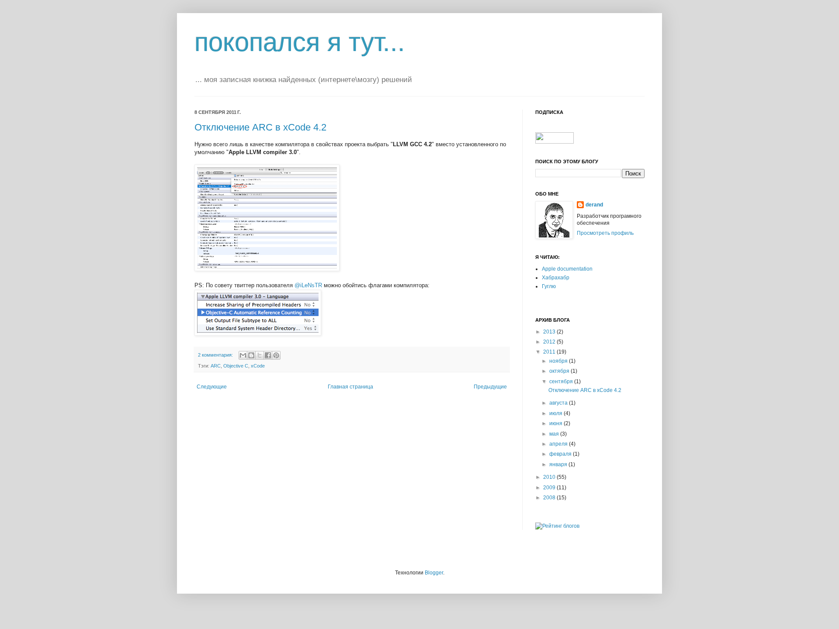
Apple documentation (567, 269)
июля (556, 413)
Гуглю (549, 286)
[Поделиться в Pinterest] (276, 355)
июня (556, 423)
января (559, 464)
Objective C (235, 365)
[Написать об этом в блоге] (251, 355)
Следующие (212, 387)
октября (560, 371)
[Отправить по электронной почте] (243, 355)
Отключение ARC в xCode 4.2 (260, 127)
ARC (216, 365)
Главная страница (350, 387)
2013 (550, 332)
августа (559, 403)
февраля (561, 454)
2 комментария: (216, 354)
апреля (559, 444)
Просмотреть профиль (605, 233)
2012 (550, 342)
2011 (550, 352)
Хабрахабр (555, 278)
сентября (561, 381)
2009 (550, 488)
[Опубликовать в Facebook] (267, 355)
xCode (258, 365)
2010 (550, 477)
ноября (559, 361)
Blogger (434, 573)
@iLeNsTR (308, 285)
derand (594, 205)
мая (554, 434)
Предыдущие (490, 387)
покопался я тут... (299, 42)
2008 (550, 498)
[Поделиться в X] (259, 355)
